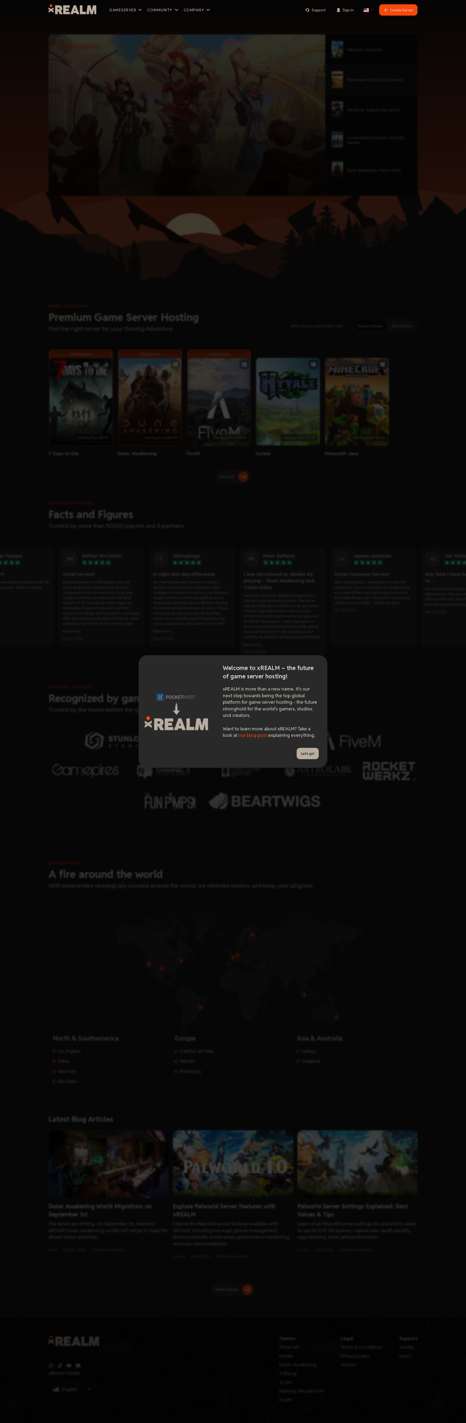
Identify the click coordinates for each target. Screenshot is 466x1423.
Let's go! (307, 753)
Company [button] (194, 10)
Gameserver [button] (122, 10)
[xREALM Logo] (72, 10)
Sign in (348, 10)
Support (318, 10)
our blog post (252, 735)
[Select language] (368, 10)
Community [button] (160, 10)
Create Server (401, 10)
